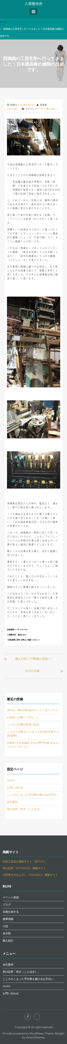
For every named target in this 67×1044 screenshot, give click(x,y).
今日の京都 (32, 671)
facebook (27, 1016)
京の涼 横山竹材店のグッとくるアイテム (32, 710)
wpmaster (12, 109)
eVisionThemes (35, 1037)
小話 (5, 926)
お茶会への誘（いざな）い (23, 717)
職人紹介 (50, 109)
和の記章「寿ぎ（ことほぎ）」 (25, 809)
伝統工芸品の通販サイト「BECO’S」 (25, 861)
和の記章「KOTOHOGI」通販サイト (24, 868)
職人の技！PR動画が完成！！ (34, 658)
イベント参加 (11, 897)
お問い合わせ (15, 787)
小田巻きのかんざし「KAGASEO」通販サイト (30, 875)
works (10, 780)
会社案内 (12, 802)
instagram (36, 1016)
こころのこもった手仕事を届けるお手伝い (32, 794)
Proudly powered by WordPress (23, 1033)
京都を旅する (11, 911)
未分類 (7, 933)
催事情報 (8, 919)
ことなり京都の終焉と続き (23, 724)
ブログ (41, 109)
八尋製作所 (34, 4)
